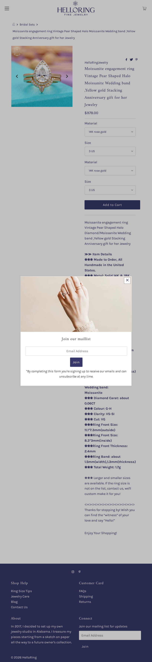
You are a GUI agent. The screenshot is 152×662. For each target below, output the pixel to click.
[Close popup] (127, 280)
